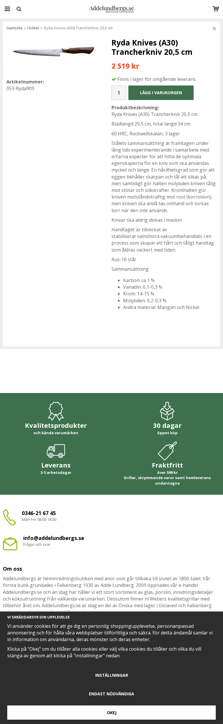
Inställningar (111, 675)
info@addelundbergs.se (53, 537)
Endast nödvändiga (111, 693)
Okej (111, 712)
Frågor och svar (37, 544)
